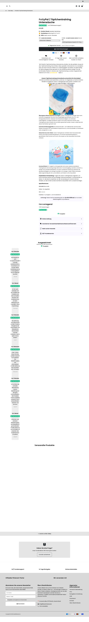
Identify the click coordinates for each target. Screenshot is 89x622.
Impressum (73, 598)
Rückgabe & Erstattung (76, 594)
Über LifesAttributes (75, 603)
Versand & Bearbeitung (76, 589)
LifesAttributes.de (16, 614)
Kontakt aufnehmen (44, 554)
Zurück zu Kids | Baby (44, 533)
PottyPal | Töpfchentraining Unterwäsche (24, 10)
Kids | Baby (10, 10)
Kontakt (72, 600)
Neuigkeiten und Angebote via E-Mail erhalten (17, 599)
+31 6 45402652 (43, 606)
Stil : (45, 38)
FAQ (71, 592)
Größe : (72, 38)
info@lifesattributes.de (45, 604)
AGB (71, 596)
